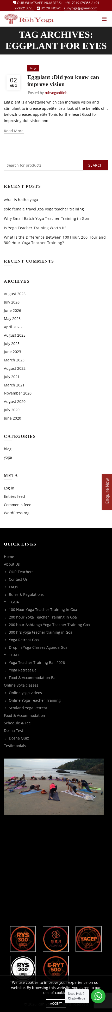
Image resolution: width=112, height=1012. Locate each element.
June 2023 (12, 351)
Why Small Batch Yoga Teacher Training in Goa (46, 218)
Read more (14, 131)
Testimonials (15, 745)
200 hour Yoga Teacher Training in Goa (43, 617)
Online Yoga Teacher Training (35, 700)
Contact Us (18, 579)
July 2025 (12, 343)
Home (9, 556)
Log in (9, 488)
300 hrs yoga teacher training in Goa (40, 632)
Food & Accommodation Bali (33, 677)
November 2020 (18, 393)
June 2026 (12, 310)
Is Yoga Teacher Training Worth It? (35, 227)
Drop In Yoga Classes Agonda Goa (38, 647)
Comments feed (18, 504)
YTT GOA (11, 601)
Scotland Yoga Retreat (28, 707)
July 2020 (12, 409)
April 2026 (13, 326)
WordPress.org (16, 512)
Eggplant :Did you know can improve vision (63, 80)
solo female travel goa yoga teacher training (44, 209)
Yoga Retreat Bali (24, 670)
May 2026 (12, 318)
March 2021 (14, 385)
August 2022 (15, 368)
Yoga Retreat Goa (24, 639)
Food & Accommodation (24, 715)
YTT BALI (11, 654)
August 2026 (15, 293)
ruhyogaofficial (56, 93)
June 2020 (12, 418)
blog (33, 68)
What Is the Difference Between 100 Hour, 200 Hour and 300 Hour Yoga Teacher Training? (55, 240)
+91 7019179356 (78, 2)
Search (95, 165)
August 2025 (15, 335)
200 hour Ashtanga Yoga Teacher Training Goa (49, 624)
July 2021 (12, 376)
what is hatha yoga (21, 199)
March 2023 (14, 359)
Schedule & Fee (17, 722)
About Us (12, 564)
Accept (56, 1003)
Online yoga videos (25, 692)
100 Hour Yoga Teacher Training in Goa (43, 609)
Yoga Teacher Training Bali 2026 (37, 662)
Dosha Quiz (19, 738)
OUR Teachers (21, 571)
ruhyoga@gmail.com (80, 8)
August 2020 (15, 401)
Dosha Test (13, 730)
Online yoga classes (21, 685)
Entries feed (14, 496)
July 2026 (12, 302)
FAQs (13, 586)
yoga (8, 457)
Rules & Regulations (26, 594)
